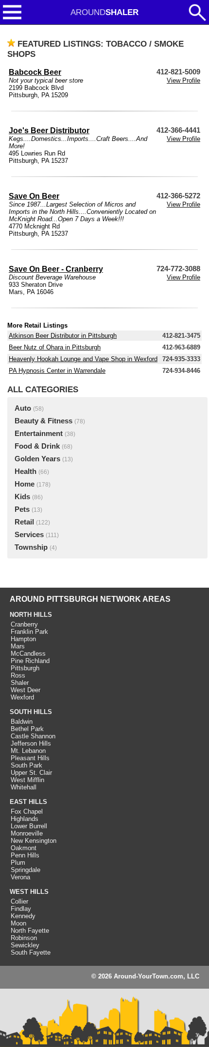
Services (29, 535)
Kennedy (23, 916)
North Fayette (30, 930)
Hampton (23, 639)
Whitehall (23, 787)
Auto (23, 408)
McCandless (28, 653)
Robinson (24, 938)
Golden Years (37, 459)
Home (25, 484)
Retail (24, 522)
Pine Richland (30, 660)
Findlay (21, 908)
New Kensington (33, 840)
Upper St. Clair (31, 772)
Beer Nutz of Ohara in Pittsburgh (55, 347)
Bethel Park (27, 729)
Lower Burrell (29, 826)
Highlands (24, 818)
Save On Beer (34, 196)
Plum (18, 862)
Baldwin (22, 721)
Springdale (25, 869)
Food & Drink (37, 446)
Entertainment (39, 433)
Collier (19, 901)
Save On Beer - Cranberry (56, 269)
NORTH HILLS (31, 614)
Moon (18, 923)
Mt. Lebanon (28, 750)
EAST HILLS (28, 801)
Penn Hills (25, 855)
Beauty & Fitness (43, 421)
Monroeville (27, 833)
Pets (22, 509)
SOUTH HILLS (31, 711)
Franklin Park (29, 631)
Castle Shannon (33, 736)
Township (31, 547)
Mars (18, 646)
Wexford (22, 697)
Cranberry (24, 624)
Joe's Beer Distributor (49, 130)
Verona (20, 877)
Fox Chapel (27, 811)
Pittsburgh (25, 668)
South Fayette (31, 952)
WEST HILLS (29, 891)
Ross (18, 675)
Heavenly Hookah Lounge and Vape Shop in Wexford (83, 359)
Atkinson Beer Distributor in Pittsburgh (63, 335)
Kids (22, 497)
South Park (26, 765)
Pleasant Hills (30, 758)
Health (25, 471)
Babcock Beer (35, 72)
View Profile (183, 80)
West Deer (25, 690)
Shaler (20, 682)
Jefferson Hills (31, 743)
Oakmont (23, 848)
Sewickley (25, 945)
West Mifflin (27, 780)
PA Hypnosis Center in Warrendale (57, 370)
